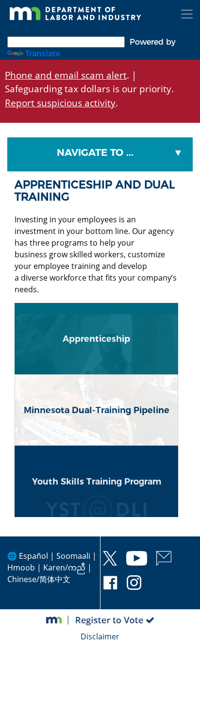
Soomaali (73, 556)
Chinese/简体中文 (38, 579)
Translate (42, 53)
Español (33, 556)
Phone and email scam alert (66, 75)
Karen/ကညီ (64, 567)
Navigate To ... (95, 152)
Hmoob (21, 567)
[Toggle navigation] (187, 14)
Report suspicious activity (60, 102)
